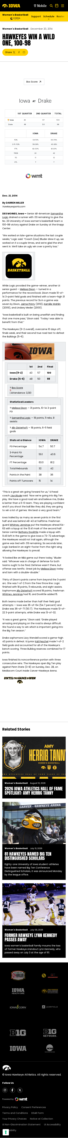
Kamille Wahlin (52, 304)
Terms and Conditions (15, 1113)
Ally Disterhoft (20, 427)
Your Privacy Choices (14, 1118)
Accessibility (9, 1130)
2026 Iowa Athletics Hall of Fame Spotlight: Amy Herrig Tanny (34, 790)
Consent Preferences (33, 1107)
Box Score (32, 81)
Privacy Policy (10, 1107)
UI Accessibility (52, 1124)
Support (36, 16)
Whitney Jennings (20, 524)
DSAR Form (37, 1113)
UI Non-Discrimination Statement (21, 1124)
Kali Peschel (41, 641)
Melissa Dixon (27, 289)
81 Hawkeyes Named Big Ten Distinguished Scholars (28, 856)
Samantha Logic (21, 417)
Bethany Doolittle (28, 532)
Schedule (48, 16)
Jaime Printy (28, 304)
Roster (61, 16)
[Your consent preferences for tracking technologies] (6, 1132)
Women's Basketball (15, 28)
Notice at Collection (41, 1118)
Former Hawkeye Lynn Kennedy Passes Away (31, 937)
